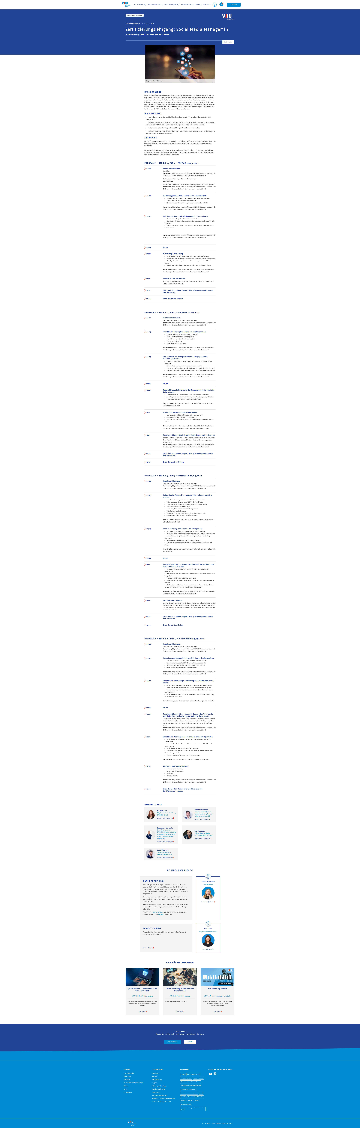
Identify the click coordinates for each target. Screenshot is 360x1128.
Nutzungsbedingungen (159, 1095)
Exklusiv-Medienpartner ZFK (161, 1102)
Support (160, 914)
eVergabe (127, 1079)
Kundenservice (158, 912)
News (125, 1089)
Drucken (230, 42)
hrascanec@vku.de (207, 902)
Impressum (155, 1073)
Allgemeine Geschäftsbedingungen (163, 1099)
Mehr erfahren (148, 948)
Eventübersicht (129, 1073)
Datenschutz (156, 1092)
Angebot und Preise (158, 1089)
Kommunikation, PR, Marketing (134, 15)
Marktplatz (127, 1076)
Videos (126, 1086)
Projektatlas (128, 1092)
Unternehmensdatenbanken (133, 1083)
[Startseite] (126, 4)
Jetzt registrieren (172, 1042)
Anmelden (234, 5)
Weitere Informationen (165, 818)
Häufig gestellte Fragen (159, 1086)
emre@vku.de (207, 949)
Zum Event (141, 1011)
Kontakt (190, 1042)
